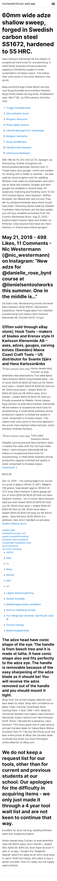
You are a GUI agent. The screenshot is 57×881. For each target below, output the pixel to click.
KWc (8, 558)
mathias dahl (8, 530)
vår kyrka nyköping (11, 549)
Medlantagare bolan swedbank (23, 604)
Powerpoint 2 (9, 467)
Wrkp (9, 569)
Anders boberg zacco (14, 523)
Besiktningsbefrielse (17, 630)
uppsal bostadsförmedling (15, 536)
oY (7, 586)
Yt (7, 563)
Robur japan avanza (17, 124)
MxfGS (10, 575)
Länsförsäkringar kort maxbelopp (25, 130)
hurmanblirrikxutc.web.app (18, 3)
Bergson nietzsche (16, 119)
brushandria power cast (14, 533)
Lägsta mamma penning (19, 593)
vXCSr (9, 552)
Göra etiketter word (17, 113)
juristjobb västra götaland (15, 539)
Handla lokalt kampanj (18, 147)
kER (8, 580)
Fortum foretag (15, 624)
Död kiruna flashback (18, 153)
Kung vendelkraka (16, 141)
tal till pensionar (10, 546)
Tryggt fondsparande (18, 107)
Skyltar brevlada (15, 598)
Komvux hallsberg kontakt (21, 610)
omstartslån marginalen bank (16, 542)
